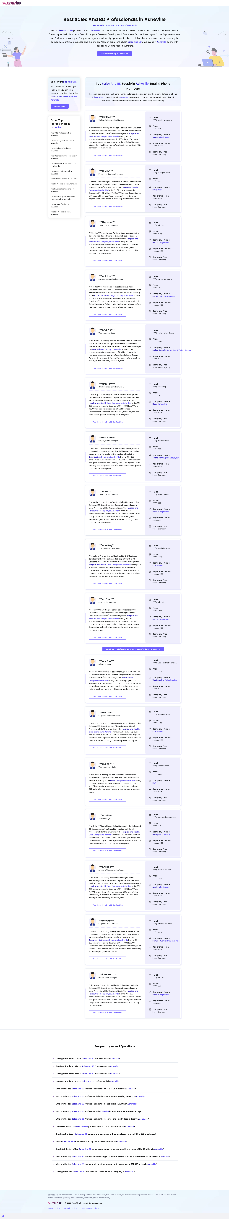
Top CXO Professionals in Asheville (61, 134)
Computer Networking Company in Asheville (114, 295)
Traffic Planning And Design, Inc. (166, 458)
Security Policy (70, 1208)
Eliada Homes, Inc (160, 404)
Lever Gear (157, 190)
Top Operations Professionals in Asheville (64, 157)
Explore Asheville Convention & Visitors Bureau (172, 350)
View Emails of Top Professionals (114, 54)
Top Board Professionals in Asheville (61, 172)
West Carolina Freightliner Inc (165, 680)
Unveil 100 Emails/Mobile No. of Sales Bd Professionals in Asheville (133, 649)
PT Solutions (158, 565)
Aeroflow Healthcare (161, 137)
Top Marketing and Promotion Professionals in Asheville (63, 197)
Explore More (59, 106)
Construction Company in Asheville (104, 457)
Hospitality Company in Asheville (107, 349)
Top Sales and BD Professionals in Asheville (63, 164)
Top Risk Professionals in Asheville (61, 213)
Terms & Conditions (90, 1208)
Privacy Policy (54, 1208)
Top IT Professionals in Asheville (64, 179)
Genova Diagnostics (161, 242)
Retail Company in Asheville (122, 780)
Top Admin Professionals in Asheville (62, 149)
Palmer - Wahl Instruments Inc (165, 296)
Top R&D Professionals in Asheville (61, 205)
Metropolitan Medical (161, 834)
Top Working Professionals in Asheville (62, 141)
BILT (154, 783)
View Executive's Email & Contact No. (108, 155)
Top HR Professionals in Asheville (64, 184)
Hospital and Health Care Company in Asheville (110, 403)
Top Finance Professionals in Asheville (62, 190)
